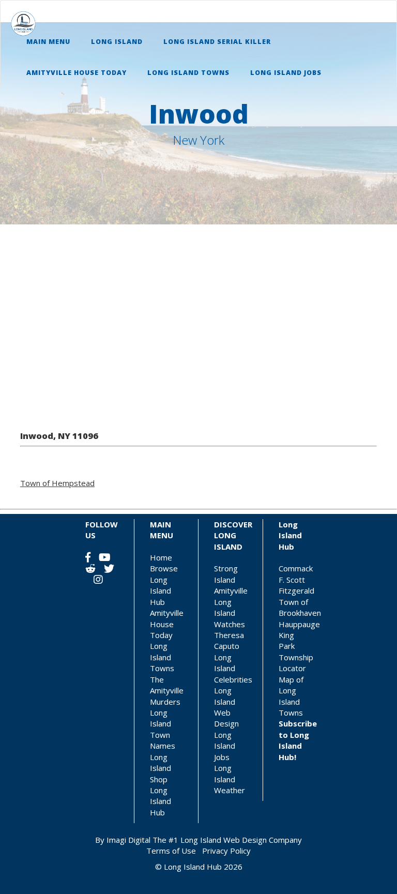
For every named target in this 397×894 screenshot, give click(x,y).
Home (161, 557)
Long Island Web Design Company (241, 840)
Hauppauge (299, 624)
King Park (287, 640)
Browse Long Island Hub (164, 585)
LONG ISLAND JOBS (286, 72)
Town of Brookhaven (300, 607)
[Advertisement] (198, 322)
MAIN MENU (48, 41)
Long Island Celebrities (233, 668)
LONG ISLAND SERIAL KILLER (217, 41)
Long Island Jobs (224, 746)
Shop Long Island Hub (160, 795)
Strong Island (226, 573)
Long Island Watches (229, 613)
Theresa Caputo (229, 640)
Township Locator (296, 662)
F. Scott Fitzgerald (296, 585)
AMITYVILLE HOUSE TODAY (76, 72)
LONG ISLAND (117, 41)
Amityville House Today (167, 624)
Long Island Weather (229, 779)
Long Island (160, 762)
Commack (296, 568)
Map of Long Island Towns (291, 696)
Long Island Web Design (226, 707)
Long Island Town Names (162, 729)
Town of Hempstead (57, 483)
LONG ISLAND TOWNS (188, 72)
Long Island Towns (162, 657)
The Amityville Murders (167, 690)
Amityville (231, 590)
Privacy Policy (226, 850)
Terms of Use (171, 850)
